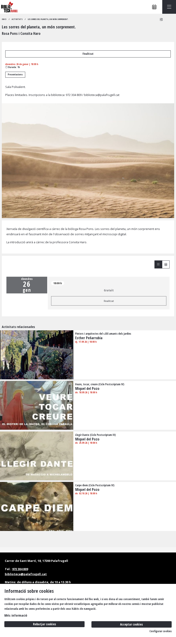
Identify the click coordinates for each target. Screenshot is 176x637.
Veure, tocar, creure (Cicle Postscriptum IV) (99, 384)
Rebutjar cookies (44, 624)
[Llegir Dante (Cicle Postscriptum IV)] (36, 456)
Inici (4, 19)
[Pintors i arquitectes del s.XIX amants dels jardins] (36, 354)
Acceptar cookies (131, 624)
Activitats (17, 19)
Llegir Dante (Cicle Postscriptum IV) (95, 435)
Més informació (15, 615)
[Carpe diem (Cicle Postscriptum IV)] (36, 506)
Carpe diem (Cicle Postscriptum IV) (94, 485)
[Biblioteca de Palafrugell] (9, 7)
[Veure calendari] (166, 264)
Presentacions (15, 74)
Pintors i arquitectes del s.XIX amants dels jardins (103, 333)
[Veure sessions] (158, 264)
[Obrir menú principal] (169, 7)
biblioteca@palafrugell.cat (101, 95)
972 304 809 (74, 95)
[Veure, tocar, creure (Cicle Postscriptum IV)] (36, 405)
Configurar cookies (160, 631)
